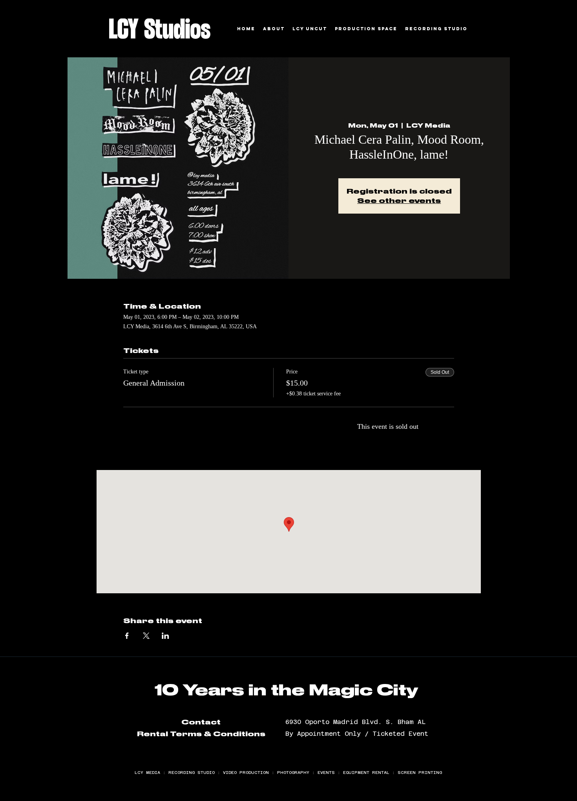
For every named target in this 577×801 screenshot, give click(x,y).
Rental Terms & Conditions (201, 734)
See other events (399, 201)
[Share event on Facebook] (127, 636)
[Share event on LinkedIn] (165, 636)
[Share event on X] (146, 636)
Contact (201, 722)
